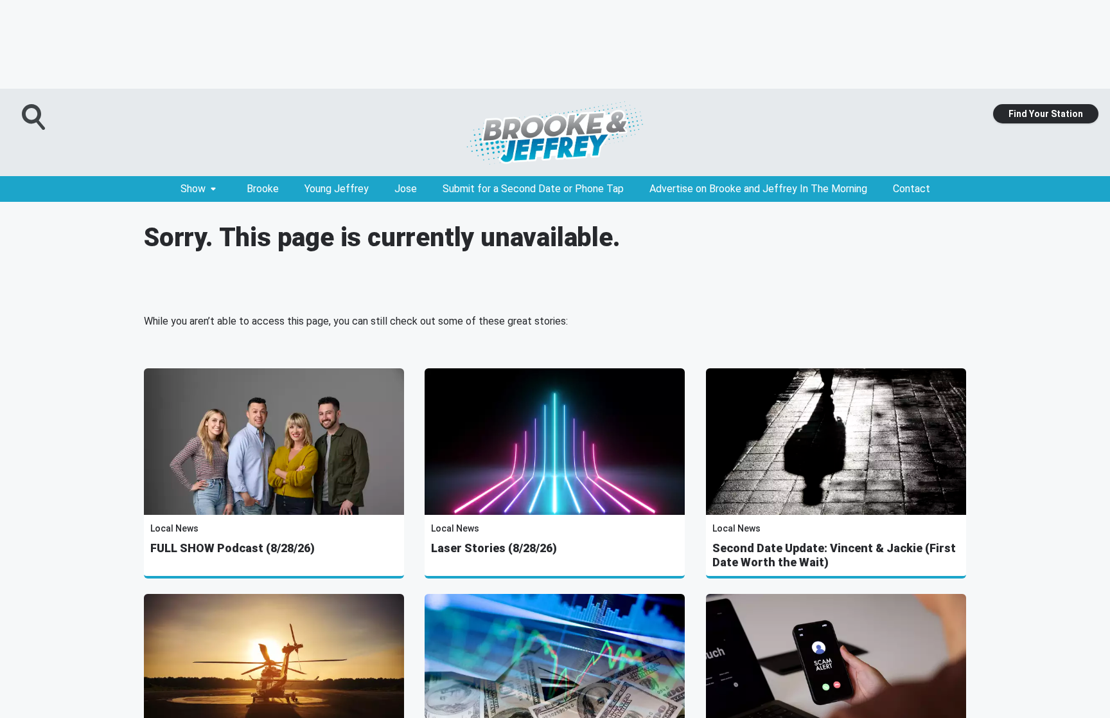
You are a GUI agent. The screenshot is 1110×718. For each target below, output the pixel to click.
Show (193, 189)
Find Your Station (1046, 114)
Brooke (263, 189)
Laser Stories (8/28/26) (494, 548)
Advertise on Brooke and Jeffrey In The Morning (758, 189)
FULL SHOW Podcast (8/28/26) (232, 548)
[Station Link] (555, 132)
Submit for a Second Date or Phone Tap (533, 189)
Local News (174, 528)
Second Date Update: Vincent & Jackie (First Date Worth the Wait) (834, 555)
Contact (911, 189)
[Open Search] (35, 117)
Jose (405, 189)
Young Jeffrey (336, 189)
